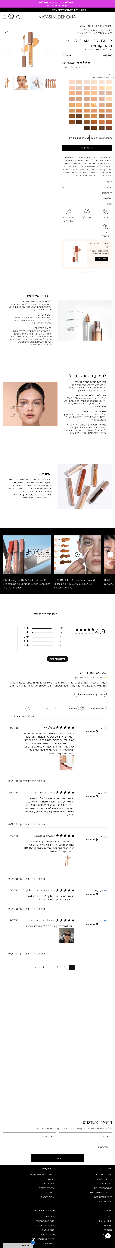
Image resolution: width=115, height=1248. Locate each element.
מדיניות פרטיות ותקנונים (44, 1210)
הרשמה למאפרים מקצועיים (42, 1174)
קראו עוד (52, 753)
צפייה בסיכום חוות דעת (76, 67)
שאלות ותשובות (47, 1196)
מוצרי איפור (107, 1225)
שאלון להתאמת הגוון (78, 137)
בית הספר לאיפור (104, 1179)
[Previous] (7, 50)
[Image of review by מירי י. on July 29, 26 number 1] (66, 935)
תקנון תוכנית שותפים (45, 1225)
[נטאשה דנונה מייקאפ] (57, 17)
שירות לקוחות (48, 1168)
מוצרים (109, 1210)
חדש (110, 1216)
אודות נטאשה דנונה (103, 1174)
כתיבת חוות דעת (57, 658)
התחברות (50, 1192)
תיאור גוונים (107, 192)
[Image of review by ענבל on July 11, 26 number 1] (66, 762)
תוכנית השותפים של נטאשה (99, 1192)
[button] (18, 17)
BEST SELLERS (105, 1220)
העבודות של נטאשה (103, 1196)
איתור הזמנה (49, 1183)
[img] (67, 55)
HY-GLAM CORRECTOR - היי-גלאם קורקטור (99, 252)
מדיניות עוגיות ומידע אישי (43, 1238)
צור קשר (51, 1179)
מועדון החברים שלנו (103, 1188)
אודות (109, 1168)
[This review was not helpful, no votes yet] (11, 781)
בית (110, 30)
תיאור (109, 182)
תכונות (109, 187)
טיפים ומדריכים (105, 1201)
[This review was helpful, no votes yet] (17, 781)
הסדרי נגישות (49, 1243)
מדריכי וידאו (106, 1183)
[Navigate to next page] (36, 967)
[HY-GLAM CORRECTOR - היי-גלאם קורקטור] (75, 254)
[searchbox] (96, 708)
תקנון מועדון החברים (45, 1220)
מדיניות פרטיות (48, 1234)
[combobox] (66, 708)
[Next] (49, 50)
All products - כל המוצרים (96, 30)
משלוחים (108, 198)
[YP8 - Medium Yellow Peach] (21, 83)
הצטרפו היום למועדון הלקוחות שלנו (57, 9)
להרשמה (57, 1158)
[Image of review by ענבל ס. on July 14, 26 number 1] (66, 860)
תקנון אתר (50, 1216)
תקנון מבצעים (48, 1229)
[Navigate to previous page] (79, 967)
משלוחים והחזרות (47, 1188)
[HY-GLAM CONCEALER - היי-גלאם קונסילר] (6, 83)
